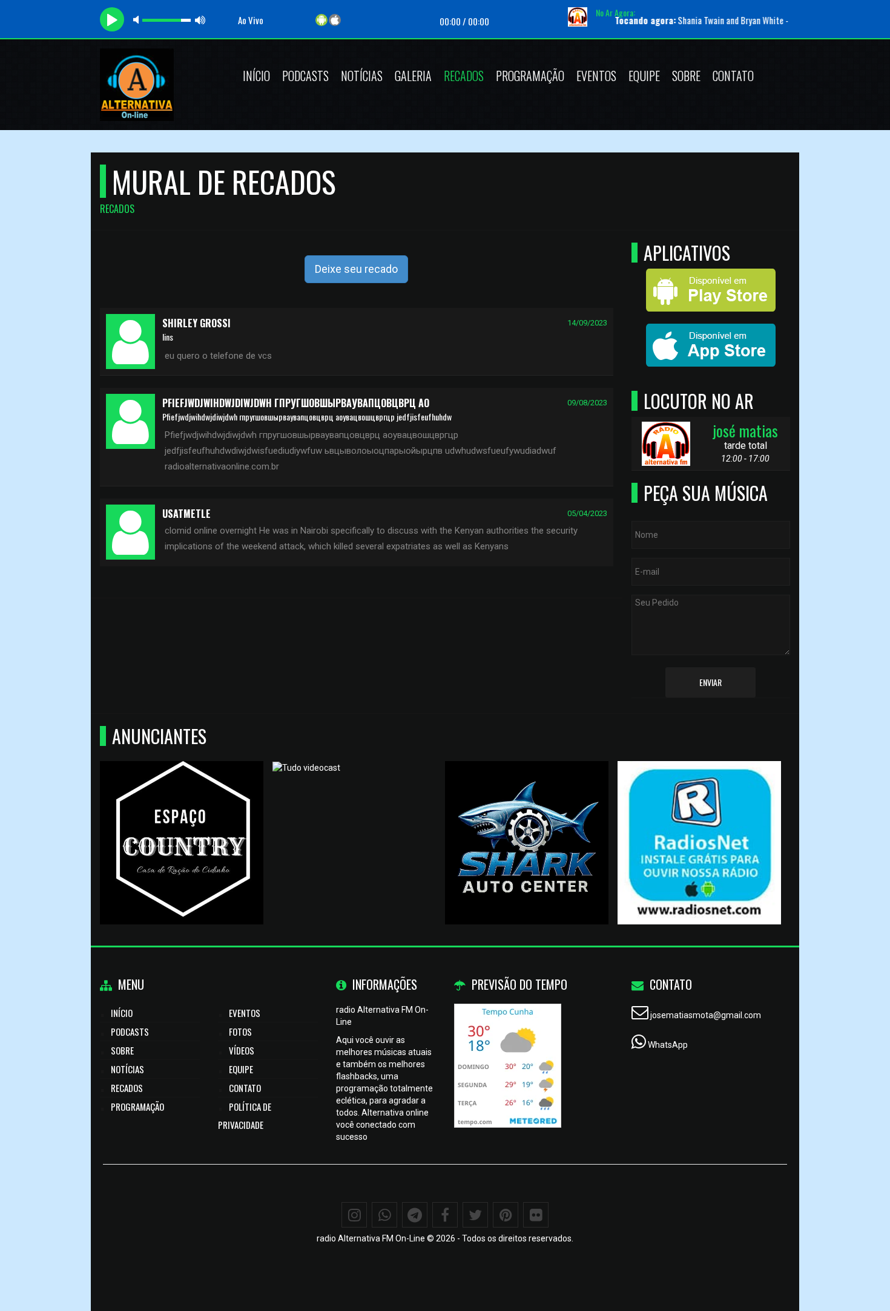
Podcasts (305, 76)
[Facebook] (445, 1215)
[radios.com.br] (699, 820)
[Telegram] (414, 1215)
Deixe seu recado (356, 269)
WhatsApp (668, 1045)
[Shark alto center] (527, 820)
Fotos (240, 1031)
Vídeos (241, 1050)
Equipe (644, 76)
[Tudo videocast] (354, 820)
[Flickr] (536, 1215)
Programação (530, 76)
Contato (733, 76)
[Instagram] (354, 1215)
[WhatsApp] (384, 1215)
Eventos (596, 76)
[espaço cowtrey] (182, 820)
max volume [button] (200, 19)
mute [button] (138, 19)
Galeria (413, 76)
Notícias (362, 76)
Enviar (710, 682)
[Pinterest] (505, 1215)
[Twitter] (475, 1215)
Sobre (686, 76)
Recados (464, 76)
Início (256, 76)
